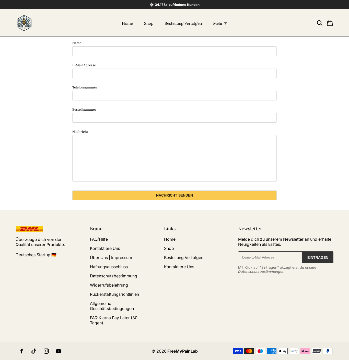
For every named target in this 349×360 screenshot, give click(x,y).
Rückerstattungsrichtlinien (114, 294)
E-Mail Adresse (84, 65)
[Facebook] (22, 351)
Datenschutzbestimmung (113, 275)
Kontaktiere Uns (105, 248)
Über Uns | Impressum (111, 257)
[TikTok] (34, 351)
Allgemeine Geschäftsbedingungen (112, 306)
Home (127, 23)
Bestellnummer (84, 109)
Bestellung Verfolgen (183, 23)
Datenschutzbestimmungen (261, 271)
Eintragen (317, 257)
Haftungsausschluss (109, 266)
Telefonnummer (84, 87)
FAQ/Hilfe (99, 239)
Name (77, 43)
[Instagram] (46, 351)
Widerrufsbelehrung (109, 285)
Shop (148, 23)
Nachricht (80, 132)
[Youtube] (58, 351)
